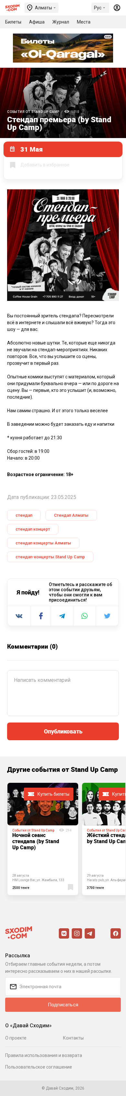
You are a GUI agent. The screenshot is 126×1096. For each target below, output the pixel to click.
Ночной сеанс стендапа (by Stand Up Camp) (35, 841)
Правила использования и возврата (43, 1055)
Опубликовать (63, 731)
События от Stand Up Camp (33, 112)
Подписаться (63, 1005)
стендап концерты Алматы (43, 543)
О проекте (15, 1038)
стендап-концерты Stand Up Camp (50, 556)
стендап (24, 515)
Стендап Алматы (71, 515)
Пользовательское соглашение (38, 1067)
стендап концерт (33, 529)
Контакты (73, 1038)
